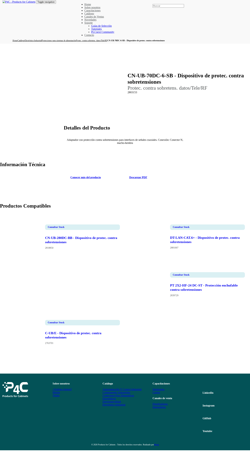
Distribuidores (160, 404)
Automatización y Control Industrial (122, 389)
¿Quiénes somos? (62, 389)
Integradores (159, 407)
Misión (56, 392)
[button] (154, 2)
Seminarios (158, 389)
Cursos (156, 392)
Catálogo (21, 40)
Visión (56, 395)
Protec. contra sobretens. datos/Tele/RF (91, 40)
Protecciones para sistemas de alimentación (59, 40)
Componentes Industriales (116, 392)
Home (15, 40)
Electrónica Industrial (33, 40)
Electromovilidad (112, 401)
